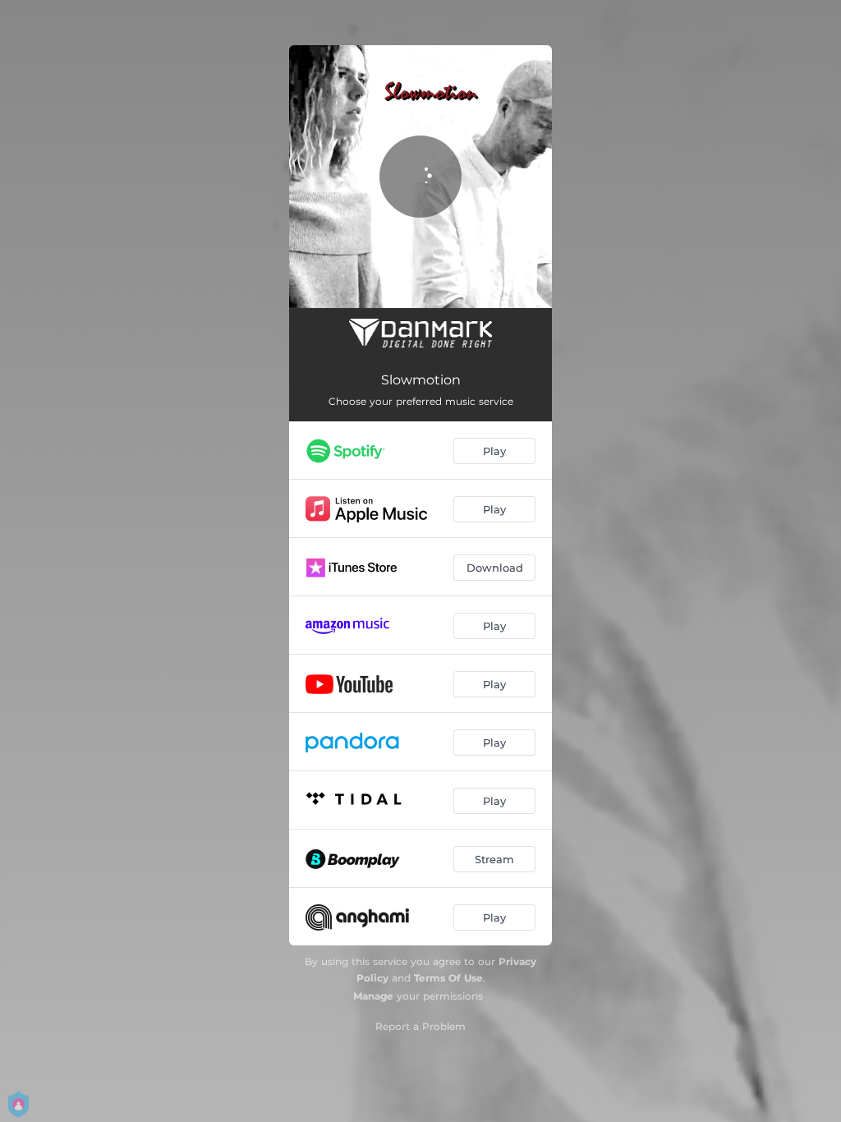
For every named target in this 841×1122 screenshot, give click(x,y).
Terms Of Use (448, 978)
